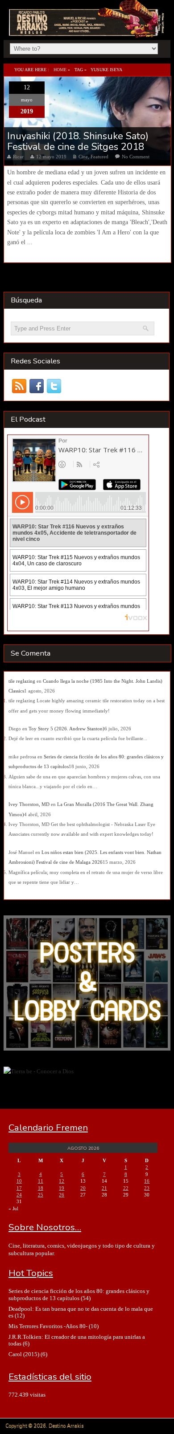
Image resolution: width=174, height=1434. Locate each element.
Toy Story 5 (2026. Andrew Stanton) (66, 728)
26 (61, 1194)
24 (19, 1194)
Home (60, 69)
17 (19, 1188)
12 (61, 1181)
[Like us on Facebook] (36, 386)
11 (40, 1181)
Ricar (18, 156)
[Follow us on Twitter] (54, 386)
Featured (99, 156)
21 (104, 1188)
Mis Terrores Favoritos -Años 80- (47, 1326)
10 (19, 1181)
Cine (83, 156)
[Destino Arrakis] (87, 28)
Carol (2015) (23, 1354)
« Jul (13, 1208)
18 (40, 1188)
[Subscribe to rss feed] (19, 386)
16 (146, 1181)
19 (61, 1188)
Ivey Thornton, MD (29, 804)
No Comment (135, 156)
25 (40, 1194)
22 (125, 1188)
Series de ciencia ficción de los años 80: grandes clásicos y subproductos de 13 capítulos (78, 1294)
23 (146, 1188)
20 (83, 1188)
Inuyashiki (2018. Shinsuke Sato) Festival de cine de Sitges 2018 (78, 141)
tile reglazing (21, 681)
